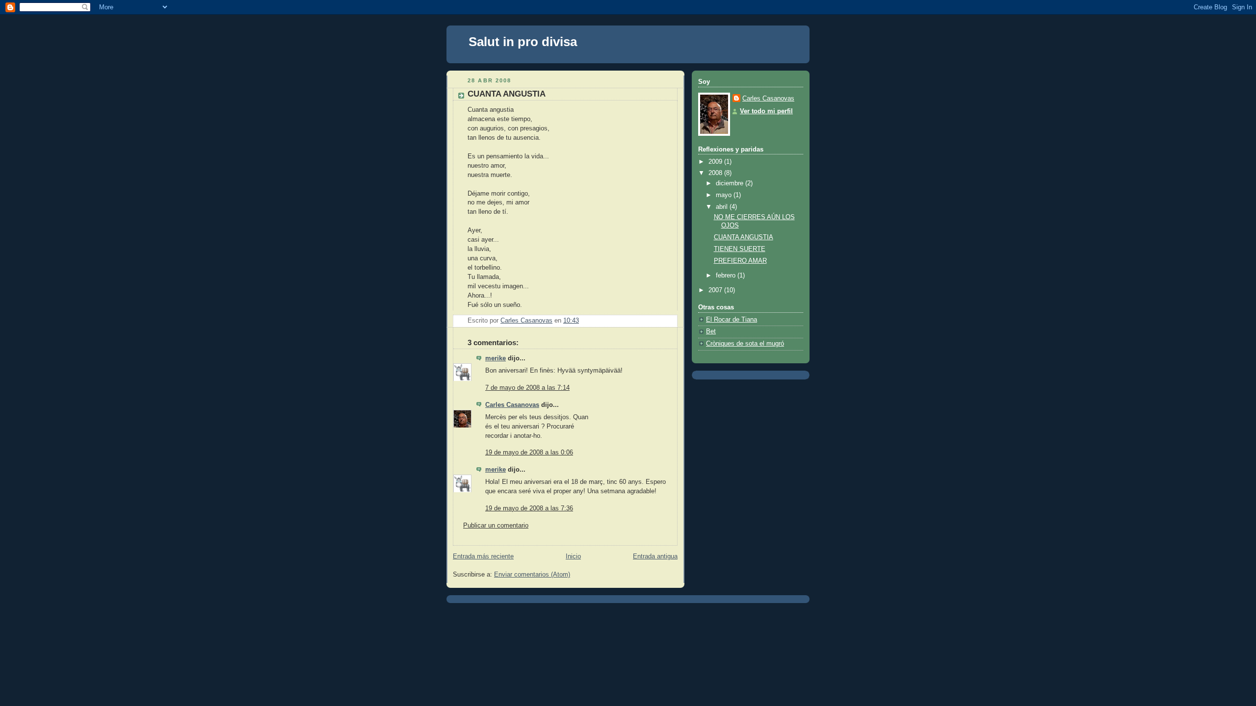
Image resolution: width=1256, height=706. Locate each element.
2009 (716, 161)
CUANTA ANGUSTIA (743, 237)
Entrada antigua (655, 556)
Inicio (573, 556)
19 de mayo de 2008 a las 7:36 (529, 508)
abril (723, 206)
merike (495, 358)
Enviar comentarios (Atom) (532, 574)
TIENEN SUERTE (739, 249)
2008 (716, 173)
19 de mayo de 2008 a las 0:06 (529, 452)
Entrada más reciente (483, 556)
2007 (716, 290)
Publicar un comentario (495, 525)
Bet (711, 331)
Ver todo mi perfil (766, 111)
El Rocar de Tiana (731, 319)
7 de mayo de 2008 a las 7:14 (527, 387)
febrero (726, 275)
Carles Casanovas (512, 405)
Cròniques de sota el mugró (745, 343)
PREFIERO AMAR (740, 260)
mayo (724, 195)
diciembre (730, 183)
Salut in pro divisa (523, 41)
